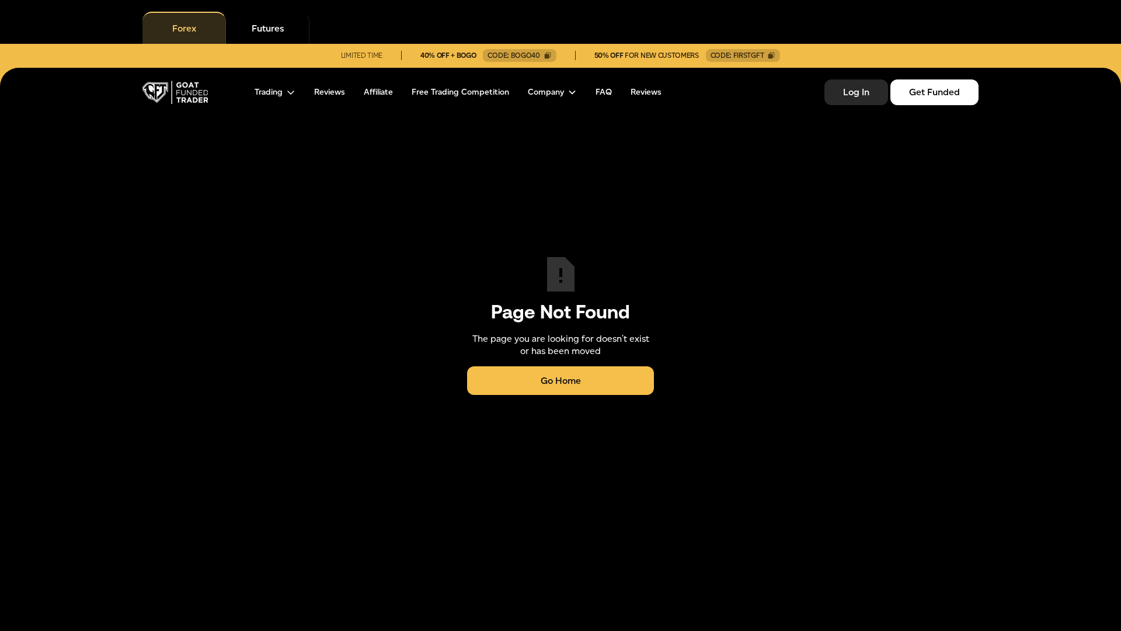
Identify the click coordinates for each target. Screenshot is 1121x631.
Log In (856, 92)
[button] (275, 92)
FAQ (604, 92)
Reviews (329, 92)
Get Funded (934, 92)
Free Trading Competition (460, 92)
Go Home (561, 380)
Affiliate (378, 92)
